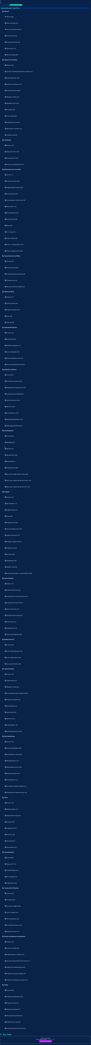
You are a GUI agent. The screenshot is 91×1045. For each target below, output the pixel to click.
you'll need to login (51, 1039)
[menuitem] (1, 3)
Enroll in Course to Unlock (45, 1041)
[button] (1, 1)
